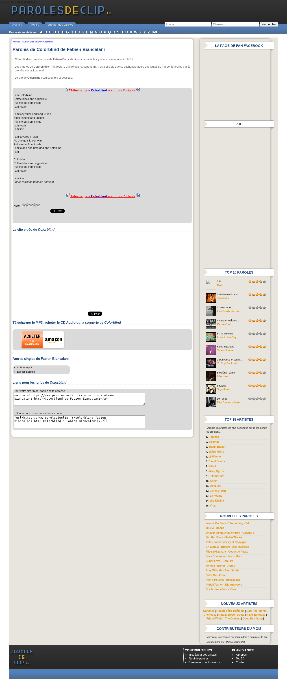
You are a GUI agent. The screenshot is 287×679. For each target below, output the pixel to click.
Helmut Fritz (216, 476)
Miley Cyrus (216, 471)
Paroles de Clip (61, 15)
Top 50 (35, 24)
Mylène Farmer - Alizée (220, 565)
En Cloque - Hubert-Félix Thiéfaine (227, 547)
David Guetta (217, 461)
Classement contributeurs (204, 662)
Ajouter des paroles (60, 24)
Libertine (222, 376)
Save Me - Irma (215, 575)
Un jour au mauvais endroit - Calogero (230, 532)
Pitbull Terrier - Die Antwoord (224, 584)
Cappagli (208, 611)
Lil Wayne (215, 456)
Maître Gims (216, 451)
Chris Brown (218, 490)
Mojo (220, 285)
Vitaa (213, 505)
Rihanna (214, 436)
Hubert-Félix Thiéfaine (230, 611)
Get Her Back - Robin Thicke (224, 537)
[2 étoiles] (27, 205)
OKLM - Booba (215, 528)
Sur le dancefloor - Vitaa (221, 589)
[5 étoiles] (38, 205)
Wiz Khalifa (217, 500)
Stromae (214, 441)
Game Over (224, 324)
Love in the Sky (227, 337)
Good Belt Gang (253, 618)
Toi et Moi (223, 298)
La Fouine (216, 495)
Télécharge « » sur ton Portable (102, 90)
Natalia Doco (226, 614)
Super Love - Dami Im (219, 561)
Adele (213, 481)
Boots (240, 614)
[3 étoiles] (31, 205)
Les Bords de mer (228, 311)
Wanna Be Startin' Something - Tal (227, 523)
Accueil (17, 24)
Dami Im (251, 611)
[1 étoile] (24, 205)
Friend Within (215, 618)
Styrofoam (223, 389)
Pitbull (212, 466)
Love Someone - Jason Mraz (224, 556)
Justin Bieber (217, 446)
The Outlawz (233, 618)
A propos (241, 654)
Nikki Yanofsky (255, 614)
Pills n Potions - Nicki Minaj (223, 580)
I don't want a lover (229, 402)
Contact (240, 662)
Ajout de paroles (199, 658)
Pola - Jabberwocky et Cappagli (226, 542)
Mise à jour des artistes (203, 654)
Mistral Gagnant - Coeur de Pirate (227, 551)
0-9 (154, 32)
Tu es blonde (225, 350)
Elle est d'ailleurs (26, 371)
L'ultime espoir (25, 367)
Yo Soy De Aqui (227, 363)
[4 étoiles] (34, 205)
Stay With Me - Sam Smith (222, 570)
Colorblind (26, 95)
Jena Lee (215, 485)
